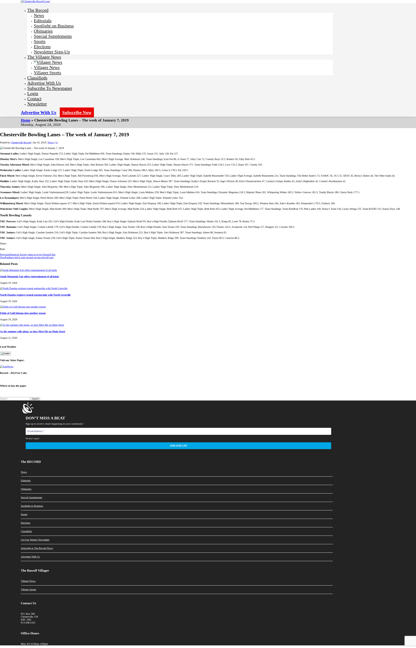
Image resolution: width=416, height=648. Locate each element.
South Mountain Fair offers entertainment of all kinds (29, 276)
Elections (42, 46)
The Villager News (44, 57)
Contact (34, 98)
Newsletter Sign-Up (52, 51)
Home (25, 120)
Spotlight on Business (54, 25)
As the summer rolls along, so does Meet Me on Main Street (32, 331)
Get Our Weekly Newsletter (35, 539)
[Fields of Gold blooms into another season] (23, 306)
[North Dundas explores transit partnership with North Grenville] (33, 288)
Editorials (43, 20)
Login (32, 93)
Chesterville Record (21, 142)
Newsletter (37, 103)
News (39, 15)
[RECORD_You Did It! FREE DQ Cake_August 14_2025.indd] (208, 379)
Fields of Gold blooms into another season (23, 313)
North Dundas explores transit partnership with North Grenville (35, 295)
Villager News (47, 67)
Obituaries (43, 30)
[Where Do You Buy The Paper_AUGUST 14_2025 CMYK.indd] (208, 392)
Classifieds (37, 77)
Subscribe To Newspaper (49, 88)
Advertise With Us (44, 83)
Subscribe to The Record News (37, 548)
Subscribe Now (76, 112)
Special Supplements (53, 36)
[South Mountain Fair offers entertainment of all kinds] (28, 270)
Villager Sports (47, 72)
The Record (37, 10)
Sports (40, 41)
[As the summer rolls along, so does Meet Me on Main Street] (32, 325)
